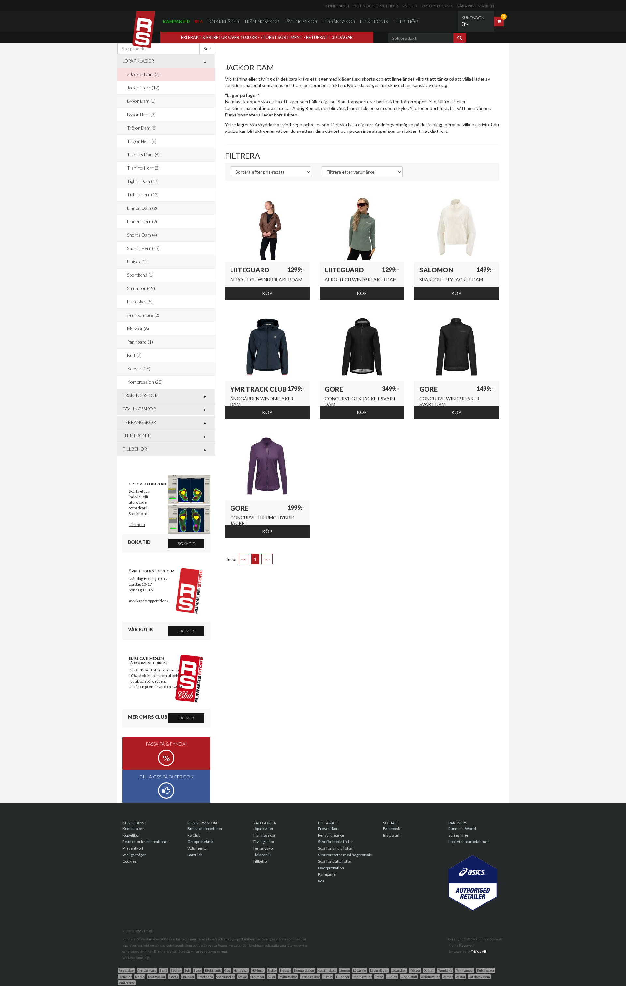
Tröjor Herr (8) (141, 141)
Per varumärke (331, 835)
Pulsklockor (485, 970)
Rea (198, 21)
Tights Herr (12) (143, 194)
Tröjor (379, 976)
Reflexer (125, 976)
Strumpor (257, 976)
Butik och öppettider (376, 5)
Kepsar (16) (138, 368)
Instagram (392, 835)
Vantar (448, 976)
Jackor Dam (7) (145, 74)
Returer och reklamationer (145, 841)
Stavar (242, 976)
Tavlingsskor (287, 976)
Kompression (304, 970)
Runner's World (462, 828)
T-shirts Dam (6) (143, 154)
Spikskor (187, 976)
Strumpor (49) (141, 288)
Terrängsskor (310, 976)
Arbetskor (126, 970)
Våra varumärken (475, 5)
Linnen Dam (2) (142, 208)
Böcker (176, 970)
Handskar (240, 970)
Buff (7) (134, 355)
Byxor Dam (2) (141, 101)
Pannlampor (465, 970)
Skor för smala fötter (335, 848)
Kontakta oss (133, 828)
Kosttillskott (326, 970)
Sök (207, 48)
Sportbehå (205, 976)
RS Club (409, 5)
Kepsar (285, 970)
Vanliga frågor (134, 854)
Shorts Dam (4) (142, 235)
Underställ (409, 976)
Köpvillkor (131, 835)
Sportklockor (225, 976)
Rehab (140, 976)
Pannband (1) (140, 342)
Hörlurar (257, 970)
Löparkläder (223, 21)
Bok (187, 970)
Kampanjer (176, 21)
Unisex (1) (137, 261)
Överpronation (331, 867)
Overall (429, 970)
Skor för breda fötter (335, 841)
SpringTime (458, 835)
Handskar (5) (140, 301)
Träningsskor (261, 21)
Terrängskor (338, 21)
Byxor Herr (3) (141, 114)
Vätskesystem (479, 976)
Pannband (445, 970)
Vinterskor (127, 983)
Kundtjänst (337, 5)
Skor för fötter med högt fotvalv (345, 854)
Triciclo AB (478, 951)
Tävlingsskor (300, 21)
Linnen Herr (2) (142, 221)
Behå (163, 970)
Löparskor (398, 970)
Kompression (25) (145, 382)
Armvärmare (146, 970)
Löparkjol (360, 970)
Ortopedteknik (437, 5)
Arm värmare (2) (143, 315)
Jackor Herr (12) (143, 87)
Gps (227, 970)
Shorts (173, 976)
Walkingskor (430, 976)
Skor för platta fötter (335, 861)
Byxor (197, 970)
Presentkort (132, 848)
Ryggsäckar (156, 976)
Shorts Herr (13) (143, 248)
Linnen (344, 970)
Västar (460, 976)
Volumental (197, 848)
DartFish (194, 854)
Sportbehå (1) (140, 275)
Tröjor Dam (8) (141, 128)
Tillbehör (405, 21)
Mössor (414, 970)
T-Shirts (391, 976)
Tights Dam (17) (143, 181)
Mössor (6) (138, 328)
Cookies (129, 861)
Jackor (272, 970)
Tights (328, 976)
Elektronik (374, 21)
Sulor (271, 976)
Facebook (391, 828)
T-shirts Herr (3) (143, 168)
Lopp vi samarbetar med (469, 841)
